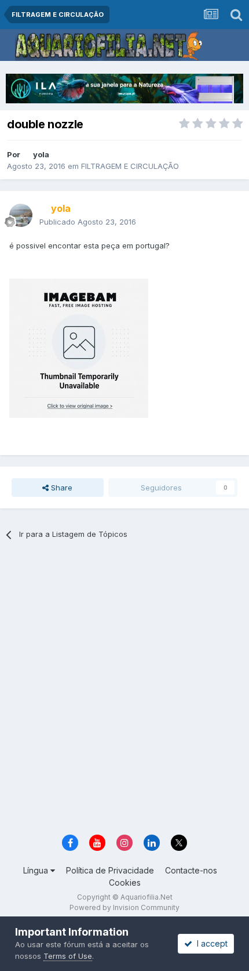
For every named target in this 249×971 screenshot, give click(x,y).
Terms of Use (67, 956)
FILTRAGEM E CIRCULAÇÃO (130, 166)
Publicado (87, 221)
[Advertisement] (124, 691)
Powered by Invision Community (124, 907)
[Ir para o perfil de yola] (20, 215)
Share (60, 487)
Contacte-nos (191, 870)
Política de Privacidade (110, 870)
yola (41, 154)
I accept (210, 943)
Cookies (125, 882)
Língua (36, 870)
